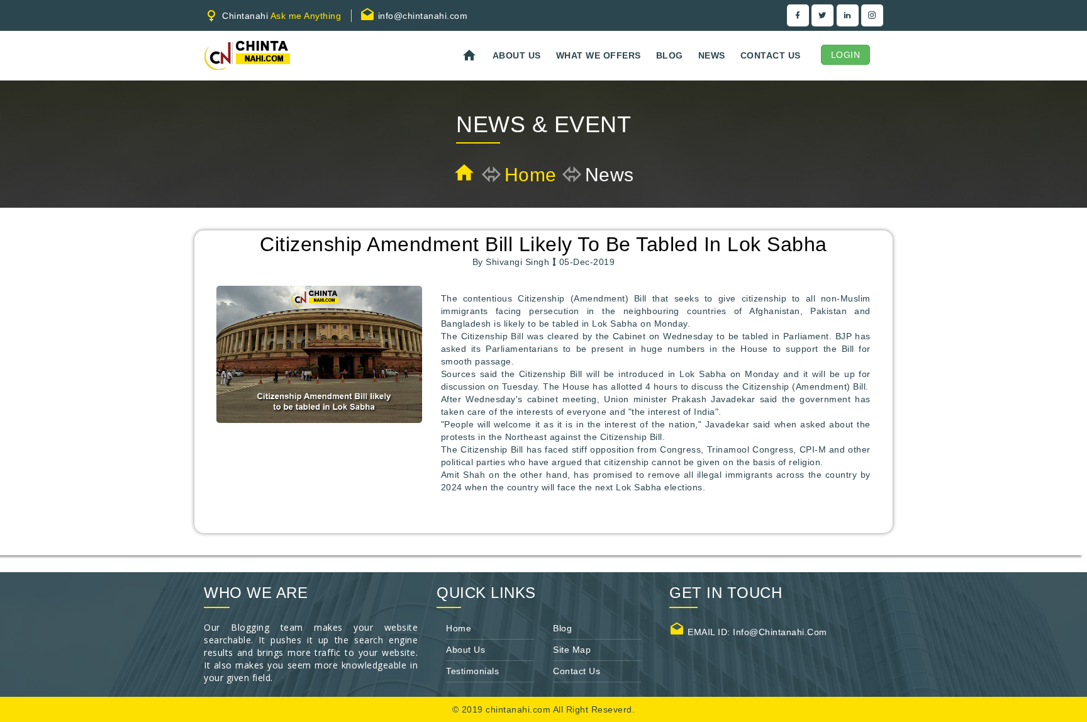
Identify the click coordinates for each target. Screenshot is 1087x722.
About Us (517, 55)
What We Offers (598, 55)
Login (846, 55)
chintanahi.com (519, 709)
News (711, 55)
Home (530, 174)
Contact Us (576, 671)
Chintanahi (281, 16)
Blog (669, 55)
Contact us (770, 55)
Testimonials (472, 671)
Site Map (572, 650)
